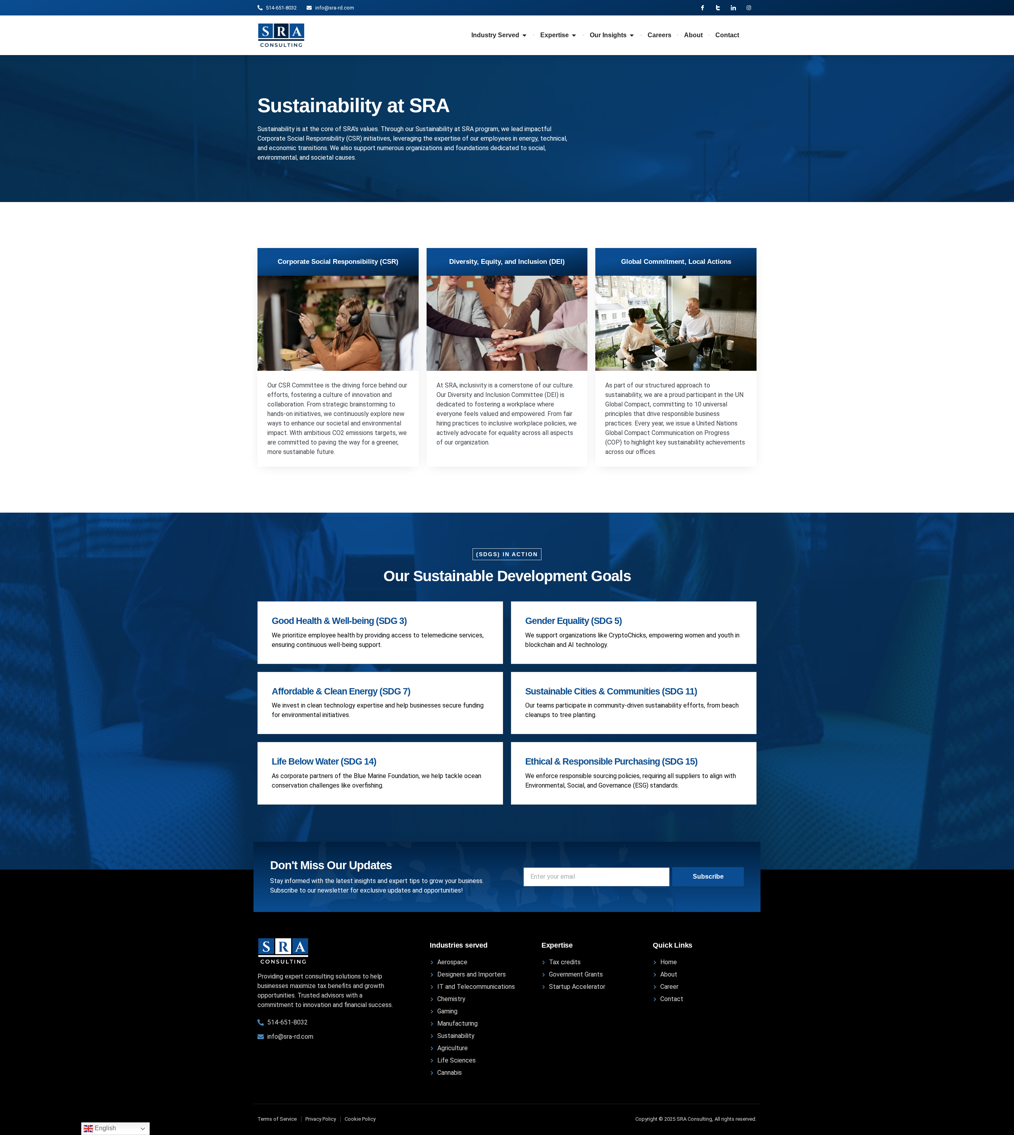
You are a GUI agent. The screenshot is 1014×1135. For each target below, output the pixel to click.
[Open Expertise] (574, 35)
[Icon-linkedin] (733, 7)
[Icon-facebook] (702, 7)
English (104, 1128)
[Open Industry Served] (524, 35)
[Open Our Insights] (632, 35)
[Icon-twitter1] (718, 7)
